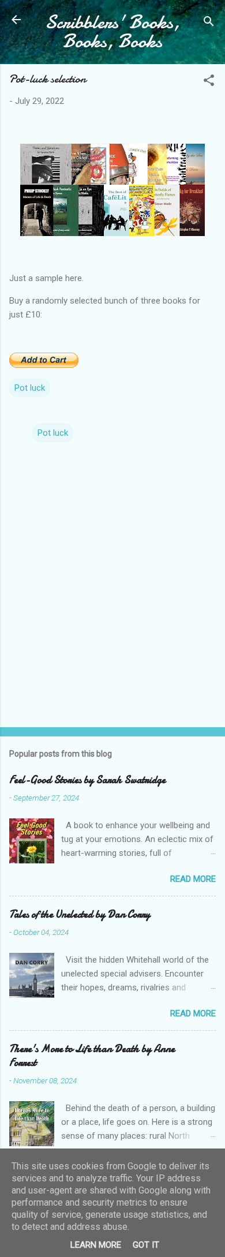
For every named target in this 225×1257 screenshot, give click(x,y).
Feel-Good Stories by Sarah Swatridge (87, 780)
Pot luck (29, 388)
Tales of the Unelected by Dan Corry (79, 914)
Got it (146, 1245)
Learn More (95, 1245)
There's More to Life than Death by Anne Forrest (92, 1056)
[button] (209, 82)
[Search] (209, 23)
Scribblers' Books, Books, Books (112, 31)
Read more (193, 879)
